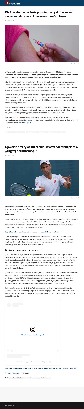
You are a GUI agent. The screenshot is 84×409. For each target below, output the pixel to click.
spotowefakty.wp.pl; (14, 373)
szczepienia (30, 132)
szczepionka (61, 132)
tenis (48, 378)
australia (12, 378)
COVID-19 (20, 378)
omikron (21, 132)
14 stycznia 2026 (9, 20)
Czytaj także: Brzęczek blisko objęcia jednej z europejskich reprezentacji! (32, 232)
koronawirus (13, 132)
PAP (29, 123)
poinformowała (26, 120)
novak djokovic (30, 378)
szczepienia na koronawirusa (45, 132)
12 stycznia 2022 (9, 155)
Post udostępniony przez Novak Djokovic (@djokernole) (33, 362)
